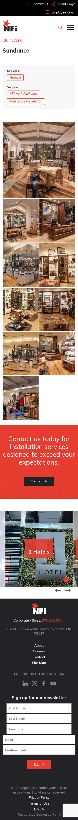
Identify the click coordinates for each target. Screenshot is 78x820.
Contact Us (39, 481)
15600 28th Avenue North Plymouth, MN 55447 (39, 631)
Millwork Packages (23, 94)
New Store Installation (26, 101)
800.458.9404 (53, 620)
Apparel (15, 77)
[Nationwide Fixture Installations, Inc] (10, 25)
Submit (39, 764)
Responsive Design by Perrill (39, 814)
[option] (39, 548)
